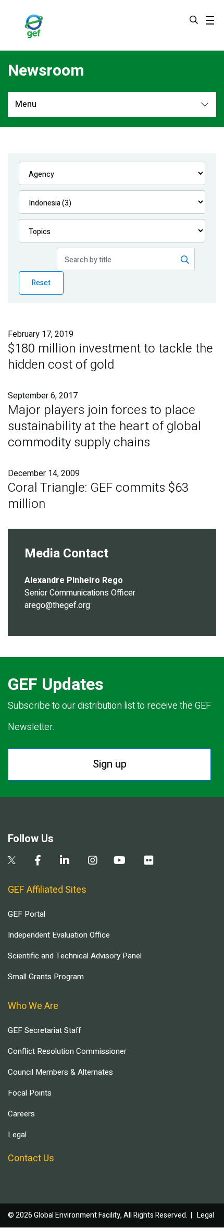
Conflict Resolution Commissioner (67, 1051)
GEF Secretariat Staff (44, 1030)
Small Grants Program (46, 976)
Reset (41, 282)
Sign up (110, 764)
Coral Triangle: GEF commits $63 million (98, 496)
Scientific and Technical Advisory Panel (75, 956)
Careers (21, 1114)
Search (194, 20)
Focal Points (30, 1093)
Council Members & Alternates (60, 1072)
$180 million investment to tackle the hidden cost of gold (110, 356)
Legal (17, 1134)
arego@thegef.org (57, 605)
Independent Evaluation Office (59, 935)
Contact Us (31, 1158)
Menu (25, 104)
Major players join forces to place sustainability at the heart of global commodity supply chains (104, 426)
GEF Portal (26, 914)
